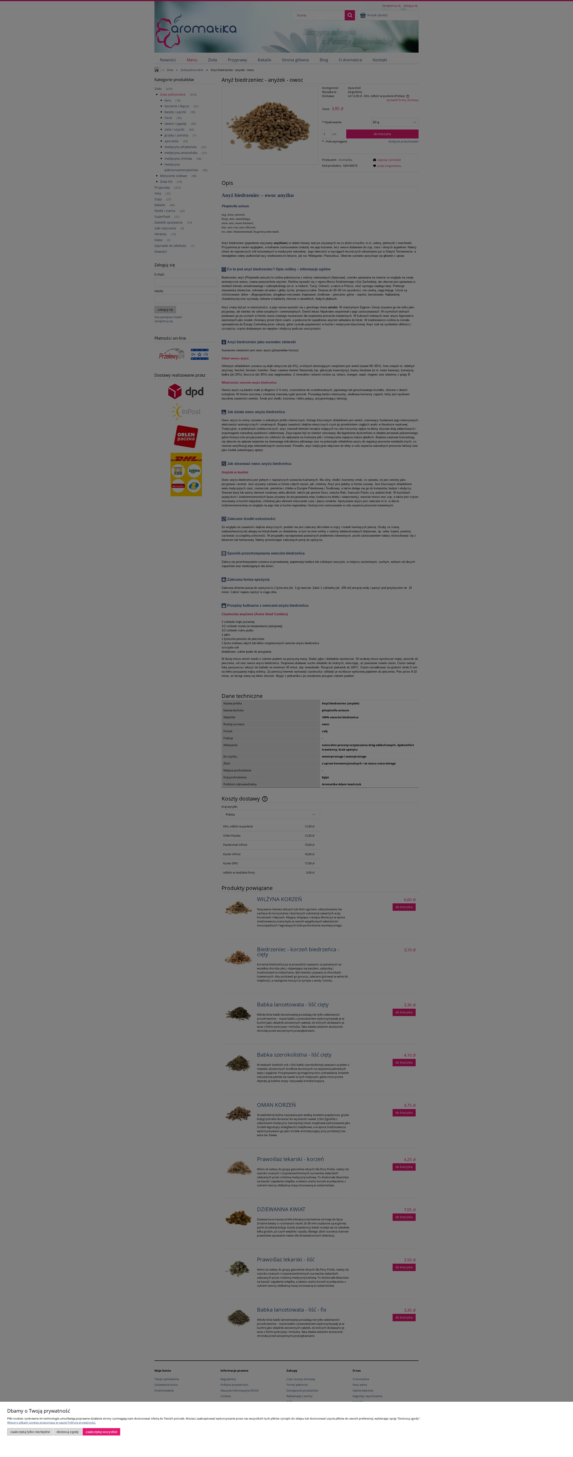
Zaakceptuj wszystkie (101, 1432)
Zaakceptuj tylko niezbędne (30, 1432)
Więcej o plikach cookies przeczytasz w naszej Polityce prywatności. (51, 1422)
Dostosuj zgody (68, 1432)
